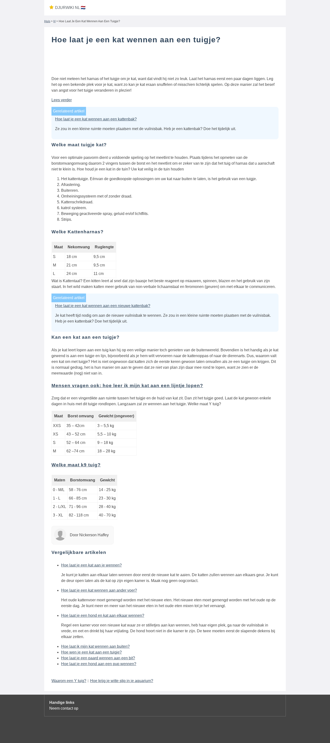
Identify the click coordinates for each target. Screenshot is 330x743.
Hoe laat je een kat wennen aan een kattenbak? (96, 119)
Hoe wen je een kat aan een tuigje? (91, 652)
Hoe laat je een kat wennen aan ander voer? (99, 590)
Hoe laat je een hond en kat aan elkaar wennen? (102, 615)
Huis (47, 21)
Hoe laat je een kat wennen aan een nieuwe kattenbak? (102, 306)
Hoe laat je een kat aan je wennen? (91, 565)
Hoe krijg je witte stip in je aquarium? (121, 681)
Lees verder (61, 100)
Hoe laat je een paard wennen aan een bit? (98, 658)
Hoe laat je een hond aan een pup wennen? (98, 664)
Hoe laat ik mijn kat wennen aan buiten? (95, 646)
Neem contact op (63, 708)
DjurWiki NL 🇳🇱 (70, 8)
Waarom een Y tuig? (68, 681)
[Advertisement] (165, 61)
